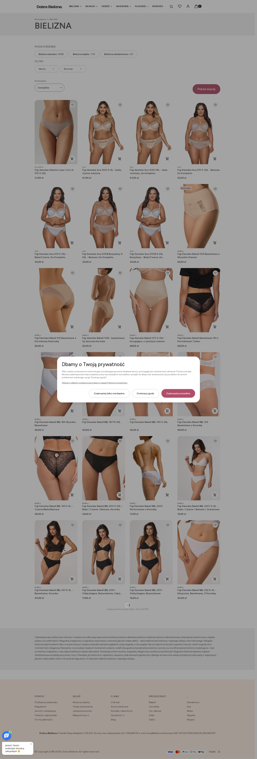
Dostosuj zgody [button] (145, 393)
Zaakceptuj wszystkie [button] (178, 393)
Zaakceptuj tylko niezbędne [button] (109, 393)
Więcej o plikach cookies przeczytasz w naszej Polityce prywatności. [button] (95, 382)
